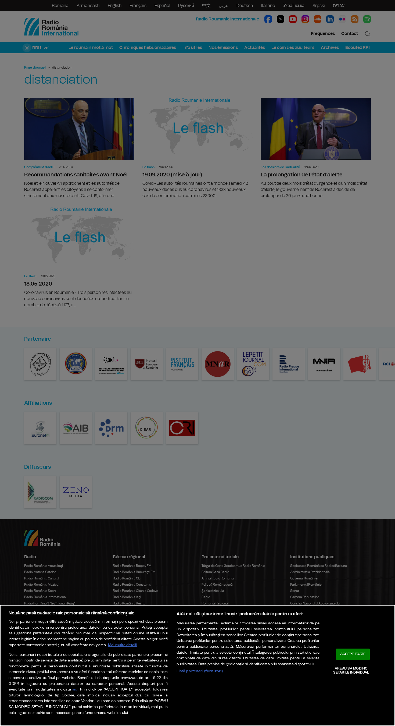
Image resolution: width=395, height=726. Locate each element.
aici (75, 689)
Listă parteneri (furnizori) (200, 671)
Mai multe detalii (122, 645)
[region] (197, 665)
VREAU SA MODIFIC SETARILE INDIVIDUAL (351, 671)
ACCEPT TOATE (352, 654)
